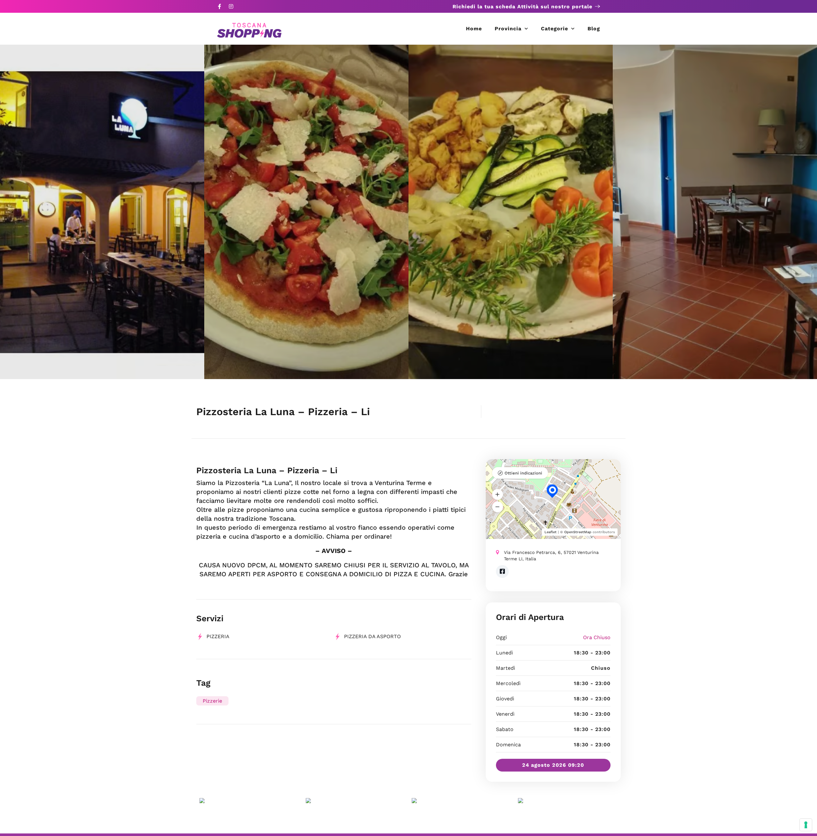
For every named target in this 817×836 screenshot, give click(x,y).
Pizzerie (212, 701)
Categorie (554, 29)
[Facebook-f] (219, 6)
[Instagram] (231, 6)
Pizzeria (217, 636)
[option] (102, 212)
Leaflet (550, 532)
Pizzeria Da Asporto (372, 636)
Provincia (508, 29)
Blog (594, 29)
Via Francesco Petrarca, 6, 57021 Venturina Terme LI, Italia (551, 555)
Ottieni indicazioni (523, 473)
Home (474, 29)
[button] (497, 494)
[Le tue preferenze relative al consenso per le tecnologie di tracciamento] (806, 825)
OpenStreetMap (577, 532)
